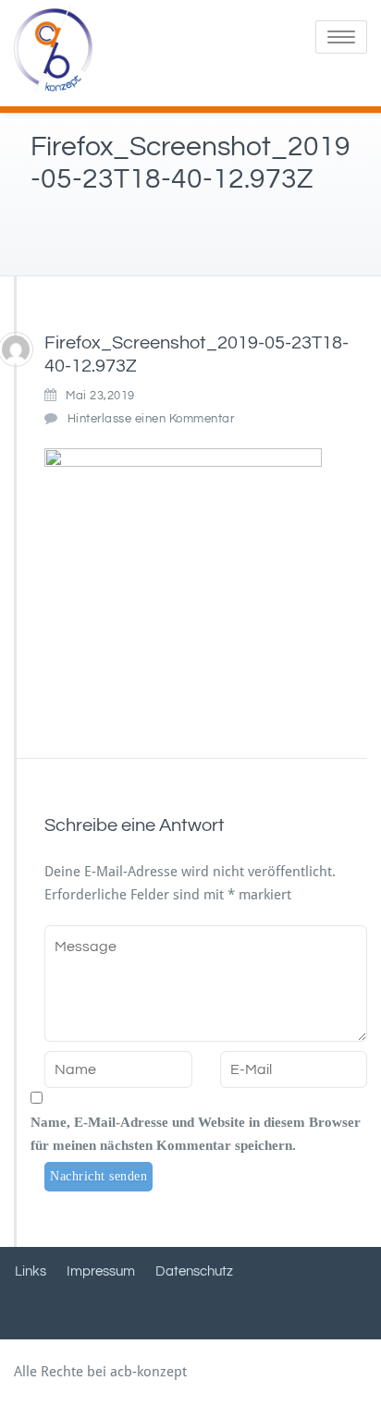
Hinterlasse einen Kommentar (151, 418)
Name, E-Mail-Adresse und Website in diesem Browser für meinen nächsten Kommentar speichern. (196, 1134)
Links (30, 1271)
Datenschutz (194, 1271)
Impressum (101, 1271)
